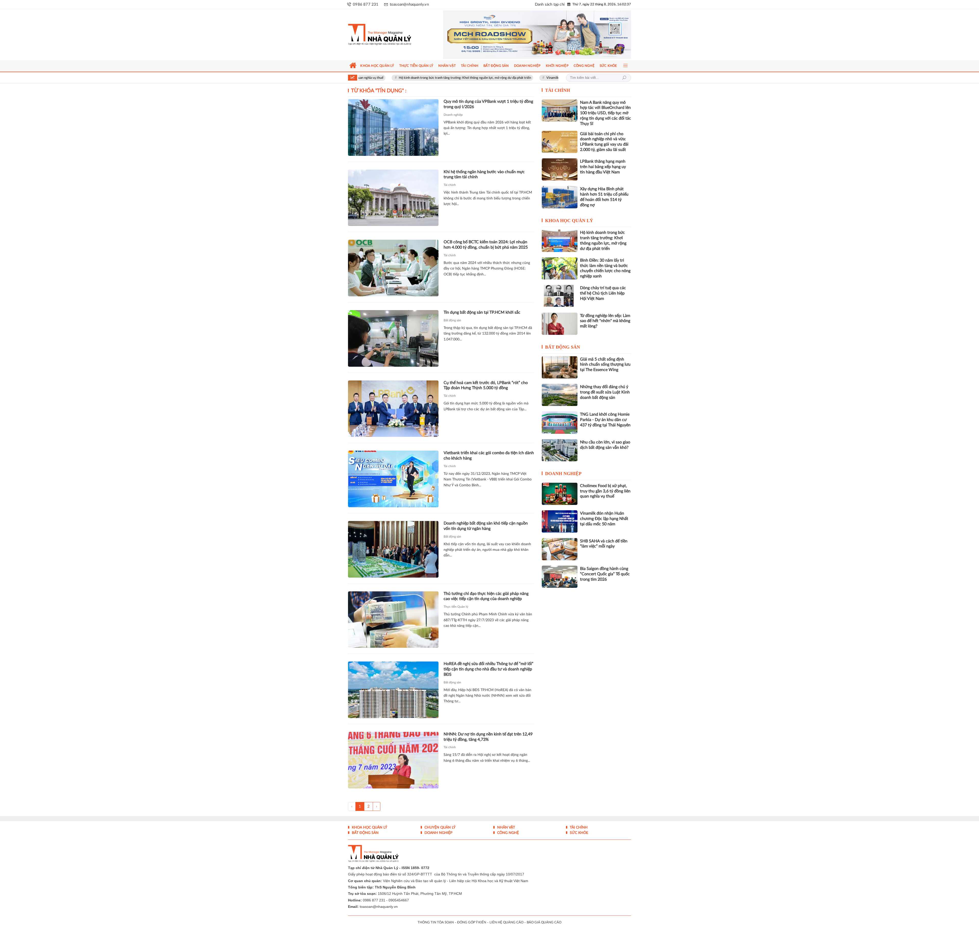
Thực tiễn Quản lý (456, 606)
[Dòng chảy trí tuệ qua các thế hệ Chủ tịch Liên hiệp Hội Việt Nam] (559, 296)
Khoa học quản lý (569, 220)
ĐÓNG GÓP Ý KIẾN (471, 922)
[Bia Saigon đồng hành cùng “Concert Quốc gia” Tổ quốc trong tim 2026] (559, 577)
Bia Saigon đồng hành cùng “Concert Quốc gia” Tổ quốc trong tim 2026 (605, 574)
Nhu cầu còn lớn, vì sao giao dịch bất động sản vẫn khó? (605, 445)
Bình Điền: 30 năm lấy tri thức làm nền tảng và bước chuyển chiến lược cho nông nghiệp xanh (605, 268)
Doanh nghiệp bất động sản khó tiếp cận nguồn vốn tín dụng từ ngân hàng (486, 526)
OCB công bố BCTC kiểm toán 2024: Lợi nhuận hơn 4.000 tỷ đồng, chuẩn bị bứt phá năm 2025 (486, 244)
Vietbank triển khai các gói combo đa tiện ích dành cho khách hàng (489, 455)
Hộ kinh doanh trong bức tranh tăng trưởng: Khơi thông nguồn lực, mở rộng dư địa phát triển (423, 78)
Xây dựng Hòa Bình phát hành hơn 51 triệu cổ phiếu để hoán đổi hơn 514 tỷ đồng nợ (604, 197)
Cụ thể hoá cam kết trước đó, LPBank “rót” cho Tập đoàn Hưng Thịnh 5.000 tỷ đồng (486, 385)
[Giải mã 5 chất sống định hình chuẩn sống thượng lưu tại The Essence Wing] (559, 367)
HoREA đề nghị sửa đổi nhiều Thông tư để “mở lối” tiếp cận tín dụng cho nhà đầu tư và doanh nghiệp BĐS (488, 669)
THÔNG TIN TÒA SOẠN (436, 922)
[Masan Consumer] (537, 34)
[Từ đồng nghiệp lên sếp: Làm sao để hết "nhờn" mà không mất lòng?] (559, 324)
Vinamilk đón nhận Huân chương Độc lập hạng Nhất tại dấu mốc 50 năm (556, 78)
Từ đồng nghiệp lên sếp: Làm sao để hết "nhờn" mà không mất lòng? (605, 321)
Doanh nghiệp (453, 114)
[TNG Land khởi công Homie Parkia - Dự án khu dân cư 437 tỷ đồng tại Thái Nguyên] (559, 422)
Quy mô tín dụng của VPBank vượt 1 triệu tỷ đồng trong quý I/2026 (488, 104)
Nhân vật (505, 827)
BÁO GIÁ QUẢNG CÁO (544, 922)
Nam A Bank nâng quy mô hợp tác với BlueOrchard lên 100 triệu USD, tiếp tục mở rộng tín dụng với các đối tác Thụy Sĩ (605, 113)
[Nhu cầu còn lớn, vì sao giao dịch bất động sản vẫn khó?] (559, 450)
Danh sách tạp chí (550, 4)
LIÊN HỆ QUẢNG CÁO (506, 922)
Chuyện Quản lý (439, 827)
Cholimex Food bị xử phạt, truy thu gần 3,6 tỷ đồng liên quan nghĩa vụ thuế (605, 491)
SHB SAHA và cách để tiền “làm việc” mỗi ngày (603, 544)
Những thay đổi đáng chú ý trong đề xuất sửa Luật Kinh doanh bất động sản (605, 392)
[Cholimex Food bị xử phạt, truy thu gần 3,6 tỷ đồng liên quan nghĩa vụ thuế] (559, 494)
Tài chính (450, 184)
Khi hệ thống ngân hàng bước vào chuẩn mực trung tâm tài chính (484, 174)
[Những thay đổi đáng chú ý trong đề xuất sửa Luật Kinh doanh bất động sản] (559, 395)
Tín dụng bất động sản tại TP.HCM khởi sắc (482, 312)
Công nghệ (507, 833)
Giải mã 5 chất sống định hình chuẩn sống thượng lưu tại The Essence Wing (605, 364)
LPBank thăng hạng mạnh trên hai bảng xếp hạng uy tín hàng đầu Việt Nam (603, 166)
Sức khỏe (578, 833)
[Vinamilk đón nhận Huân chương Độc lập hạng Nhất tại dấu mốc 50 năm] (559, 521)
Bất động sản (452, 320)
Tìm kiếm (624, 78)
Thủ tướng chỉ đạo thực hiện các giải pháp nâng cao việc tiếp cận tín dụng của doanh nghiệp (486, 596)
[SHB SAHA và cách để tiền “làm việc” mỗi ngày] (559, 549)
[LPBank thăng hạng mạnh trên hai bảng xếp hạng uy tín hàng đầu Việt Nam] (559, 169)
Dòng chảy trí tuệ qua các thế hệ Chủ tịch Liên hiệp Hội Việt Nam (603, 293)
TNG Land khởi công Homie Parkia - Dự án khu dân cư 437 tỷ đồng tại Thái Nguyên (605, 419)
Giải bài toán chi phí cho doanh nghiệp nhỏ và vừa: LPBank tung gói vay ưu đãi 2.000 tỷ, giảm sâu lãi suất (604, 142)
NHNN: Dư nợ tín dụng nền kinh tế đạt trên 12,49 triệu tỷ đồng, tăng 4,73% (488, 737)
